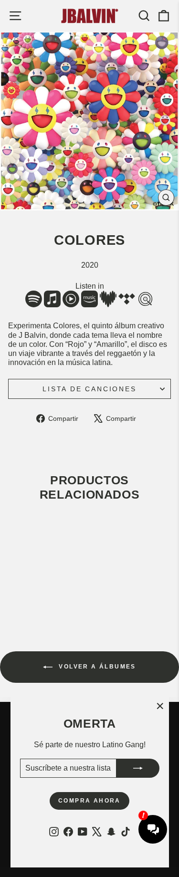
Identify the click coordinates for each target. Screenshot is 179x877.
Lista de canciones (89, 389)
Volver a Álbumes (96, 666)
